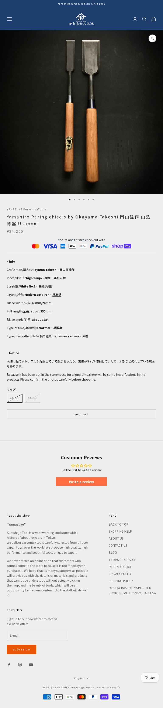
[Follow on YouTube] (31, 665)
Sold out (81, 414)
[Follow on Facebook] (9, 665)
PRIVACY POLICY (120, 574)
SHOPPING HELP (120, 531)
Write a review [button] (81, 481)
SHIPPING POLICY (121, 581)
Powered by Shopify (106, 687)
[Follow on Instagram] (20, 665)
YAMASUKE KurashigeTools (26, 209)
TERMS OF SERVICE (122, 560)
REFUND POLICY (120, 567)
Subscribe (21, 649)
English (79, 678)
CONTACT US (118, 545)
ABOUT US (116, 538)
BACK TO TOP (118, 524)
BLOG (113, 552)
